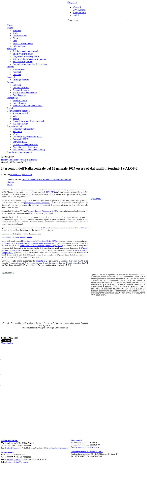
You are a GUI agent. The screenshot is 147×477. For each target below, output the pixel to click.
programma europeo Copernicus (37, 203)
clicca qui (64, 328)
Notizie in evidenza (28, 159)
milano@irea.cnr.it (14, 459)
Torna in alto (7, 343)
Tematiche (13, 159)
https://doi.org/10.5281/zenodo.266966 (17, 237)
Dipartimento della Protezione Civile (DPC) (39, 241)
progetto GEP (42, 261)
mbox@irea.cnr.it (13, 448)
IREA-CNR (50, 192)
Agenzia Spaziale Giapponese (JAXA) (42, 211)
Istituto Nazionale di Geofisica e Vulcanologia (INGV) (64, 228)
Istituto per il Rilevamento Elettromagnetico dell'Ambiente (28, 243)
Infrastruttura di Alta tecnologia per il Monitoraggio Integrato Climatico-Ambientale (47, 263)
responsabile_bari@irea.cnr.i (87, 447)
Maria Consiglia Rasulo (21, 174)
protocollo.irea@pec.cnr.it (59, 448)
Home (4, 159)
